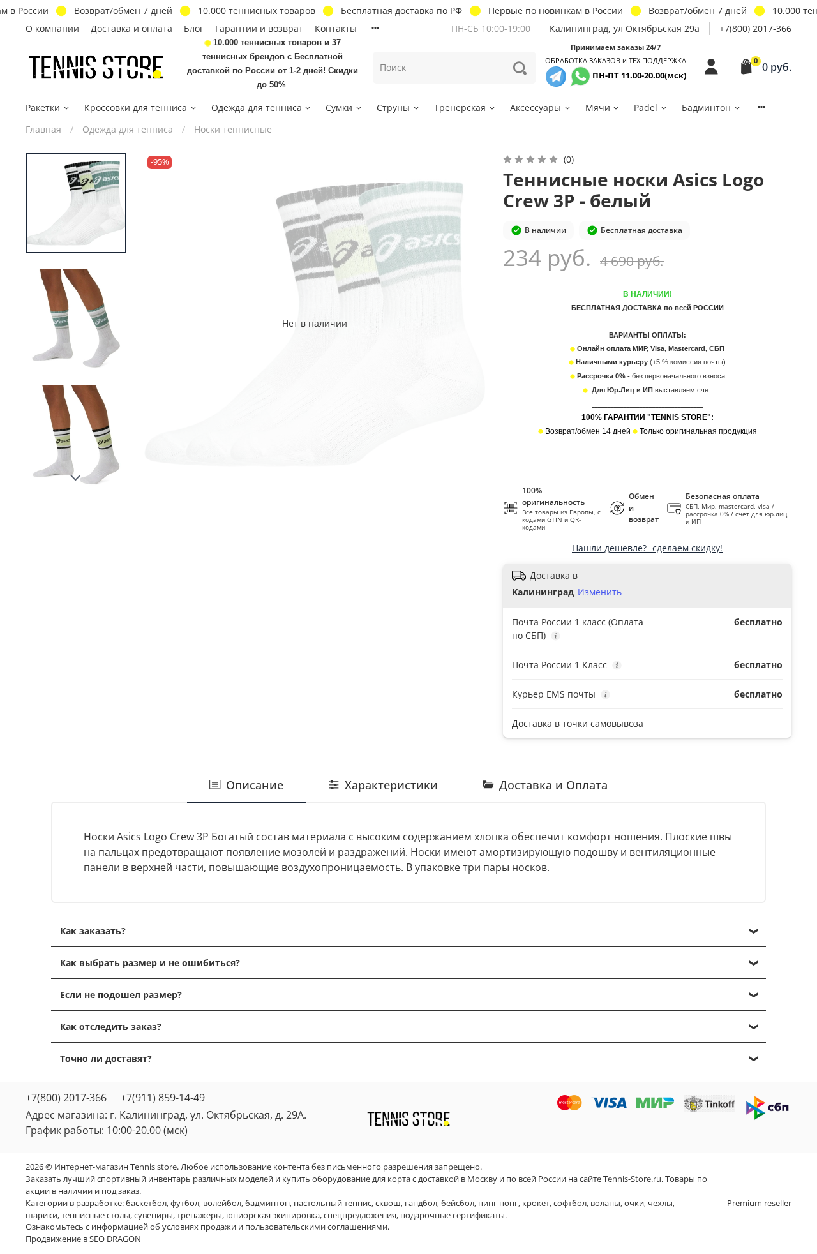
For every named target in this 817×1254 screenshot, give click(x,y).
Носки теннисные (233, 129)
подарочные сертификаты (452, 1215)
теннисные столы (95, 1215)
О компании (52, 28)
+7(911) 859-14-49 (163, 1098)
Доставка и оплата (131, 28)
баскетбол (146, 1203)
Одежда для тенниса (256, 107)
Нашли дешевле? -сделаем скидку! (647, 548)
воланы (605, 1203)
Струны (393, 107)
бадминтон (267, 1203)
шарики (41, 1215)
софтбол (570, 1203)
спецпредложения (360, 1215)
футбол (184, 1203)
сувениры (153, 1215)
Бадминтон (706, 107)
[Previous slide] (166, 323)
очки (634, 1203)
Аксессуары (535, 107)
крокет (536, 1203)
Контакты (336, 28)
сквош (388, 1203)
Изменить (600, 592)
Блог (194, 28)
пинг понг (498, 1203)
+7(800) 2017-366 (755, 28)
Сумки (339, 107)
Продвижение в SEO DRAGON (83, 1239)
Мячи (597, 107)
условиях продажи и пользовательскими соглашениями (274, 1226)
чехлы (660, 1203)
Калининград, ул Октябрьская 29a (625, 28)
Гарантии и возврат (259, 28)
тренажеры (199, 1215)
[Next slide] (76, 478)
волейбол (222, 1203)
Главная (43, 129)
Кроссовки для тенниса (135, 107)
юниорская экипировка (273, 1215)
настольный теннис (332, 1203)
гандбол (421, 1203)
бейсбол (457, 1203)
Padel (645, 107)
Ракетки (43, 107)
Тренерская (460, 107)
